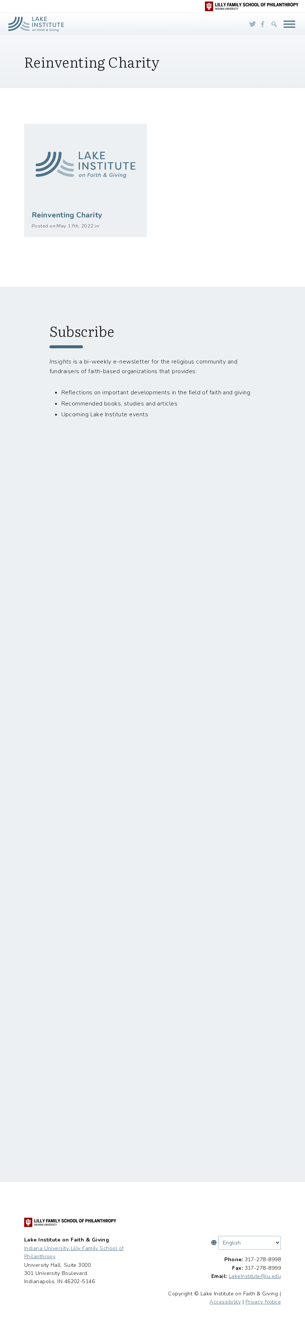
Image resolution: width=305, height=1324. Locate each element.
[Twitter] (252, 24)
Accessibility (225, 1301)
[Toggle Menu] (289, 24)
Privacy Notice (263, 1301)
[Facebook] (262, 24)
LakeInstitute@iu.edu (255, 1276)
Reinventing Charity (67, 215)
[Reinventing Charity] (85, 165)
